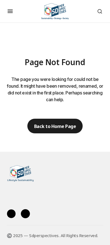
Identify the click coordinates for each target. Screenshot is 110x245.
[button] (10, 11)
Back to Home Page (55, 126)
